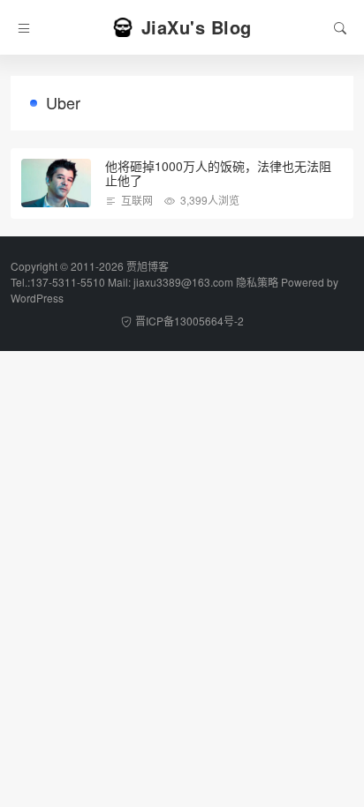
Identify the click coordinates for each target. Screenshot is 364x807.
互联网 (137, 199)
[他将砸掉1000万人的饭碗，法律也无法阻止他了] (56, 183)
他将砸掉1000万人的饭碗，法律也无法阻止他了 (218, 173)
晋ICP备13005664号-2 (189, 320)
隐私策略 (257, 281)
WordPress (37, 297)
